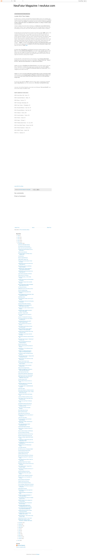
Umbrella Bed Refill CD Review (24, 426)
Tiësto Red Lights (21, 388)
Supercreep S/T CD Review (23, 275)
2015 (18, 238)
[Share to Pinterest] (38, 189)
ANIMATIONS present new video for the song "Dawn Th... (25, 264)
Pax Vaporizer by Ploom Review (24, 246)
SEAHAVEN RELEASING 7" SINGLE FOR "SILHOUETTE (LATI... (26, 356)
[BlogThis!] (34, 189)
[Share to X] (36, 189)
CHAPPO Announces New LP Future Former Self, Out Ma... (25, 511)
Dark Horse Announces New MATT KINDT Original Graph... (24, 322)
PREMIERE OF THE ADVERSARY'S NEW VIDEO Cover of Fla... (25, 306)
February (20, 536)
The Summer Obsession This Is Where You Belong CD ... (25, 319)
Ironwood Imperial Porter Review (24, 450)
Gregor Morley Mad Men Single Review (25, 373)
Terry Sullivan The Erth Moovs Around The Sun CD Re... (25, 327)
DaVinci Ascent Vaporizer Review (24, 482)
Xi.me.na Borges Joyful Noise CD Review (26, 484)
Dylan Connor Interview (22, 252)
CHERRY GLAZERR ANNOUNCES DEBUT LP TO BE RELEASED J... (25, 351)
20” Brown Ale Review (22, 287)
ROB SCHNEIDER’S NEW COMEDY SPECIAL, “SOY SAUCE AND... (25, 329)
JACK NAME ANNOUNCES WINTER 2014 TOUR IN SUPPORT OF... (25, 508)
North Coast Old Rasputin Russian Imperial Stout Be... (24, 342)
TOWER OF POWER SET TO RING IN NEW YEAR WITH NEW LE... (25, 370)
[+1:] (33, 179)
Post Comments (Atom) (24, 229)
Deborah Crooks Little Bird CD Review (25, 475)
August (19, 527)
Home (33, 227)
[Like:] (33, 153)
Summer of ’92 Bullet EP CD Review (25, 317)
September (20, 525)
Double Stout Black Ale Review (24, 471)
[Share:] (33, 161)
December (20, 243)
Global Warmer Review (22, 488)
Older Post (49, 227)
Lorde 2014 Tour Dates (18, 186)
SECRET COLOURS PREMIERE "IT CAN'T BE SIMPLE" (25, 496)
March (19, 535)
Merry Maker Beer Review (23, 410)
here (26, 45)
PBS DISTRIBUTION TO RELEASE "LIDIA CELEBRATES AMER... (26, 295)
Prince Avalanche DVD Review (24, 479)
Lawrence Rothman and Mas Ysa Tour (25, 396)
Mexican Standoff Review (23, 257)
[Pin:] (33, 170)
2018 (18, 235)
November (20, 522)
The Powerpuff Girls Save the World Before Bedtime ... (24, 419)
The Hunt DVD (21, 256)
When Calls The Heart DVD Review (24, 247)
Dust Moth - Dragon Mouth (23, 312)
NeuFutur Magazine (21, 545)
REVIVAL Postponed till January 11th (25, 435)
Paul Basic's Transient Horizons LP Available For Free (24, 405)
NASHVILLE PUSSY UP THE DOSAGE (25, 375)
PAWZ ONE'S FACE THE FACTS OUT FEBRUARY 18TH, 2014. (25, 377)
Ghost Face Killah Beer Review (24, 244)
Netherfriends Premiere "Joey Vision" (25, 518)
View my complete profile (20, 547)
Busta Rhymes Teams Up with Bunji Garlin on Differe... (24, 267)
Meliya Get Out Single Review (23, 367)
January (20, 538)
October (20, 524)
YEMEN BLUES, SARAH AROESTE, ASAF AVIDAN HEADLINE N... (25, 269)
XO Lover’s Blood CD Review (23, 432)
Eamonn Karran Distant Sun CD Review (25, 455)
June (19, 530)
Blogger (37, 554)
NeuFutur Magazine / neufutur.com (34, 5)
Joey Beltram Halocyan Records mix (25, 403)
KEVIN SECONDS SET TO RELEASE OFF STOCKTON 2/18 (25, 384)
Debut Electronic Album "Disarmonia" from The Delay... (25, 503)
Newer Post (17, 227)
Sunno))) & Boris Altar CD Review (24, 303)
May (19, 532)
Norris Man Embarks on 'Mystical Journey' (26, 390)
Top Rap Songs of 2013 (22, 379)
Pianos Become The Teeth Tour (24, 413)
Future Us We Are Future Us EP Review (25, 430)
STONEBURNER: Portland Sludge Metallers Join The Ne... (24, 513)
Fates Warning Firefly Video (23, 371)
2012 (18, 540)
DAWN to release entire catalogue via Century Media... (25, 501)
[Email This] (33, 189)
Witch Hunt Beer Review (22, 411)
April (19, 533)
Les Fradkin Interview (22, 447)
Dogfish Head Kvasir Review (23, 481)
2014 (18, 240)
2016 (18, 237)
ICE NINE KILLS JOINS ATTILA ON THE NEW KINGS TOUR (25, 440)
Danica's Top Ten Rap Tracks (23, 361)
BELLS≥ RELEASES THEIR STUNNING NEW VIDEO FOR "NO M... (25, 285)
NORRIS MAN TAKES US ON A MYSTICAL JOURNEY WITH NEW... (25, 520)
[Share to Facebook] (37, 189)
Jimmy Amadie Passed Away (23, 452)
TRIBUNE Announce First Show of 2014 (25, 288)
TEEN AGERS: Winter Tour (23, 259)
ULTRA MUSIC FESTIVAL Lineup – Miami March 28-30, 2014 (26, 392)
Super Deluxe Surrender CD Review (25, 273)
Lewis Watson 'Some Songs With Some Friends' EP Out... (25, 399)
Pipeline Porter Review (22, 344)
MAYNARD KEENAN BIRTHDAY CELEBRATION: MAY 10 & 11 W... (25, 506)
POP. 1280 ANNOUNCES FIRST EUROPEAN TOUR (24, 425)
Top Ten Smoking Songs (22, 290)
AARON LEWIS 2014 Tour (23, 453)
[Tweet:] (33, 144)
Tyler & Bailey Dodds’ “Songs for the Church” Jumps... (25, 467)
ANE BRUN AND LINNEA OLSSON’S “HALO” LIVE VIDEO (25, 311)
